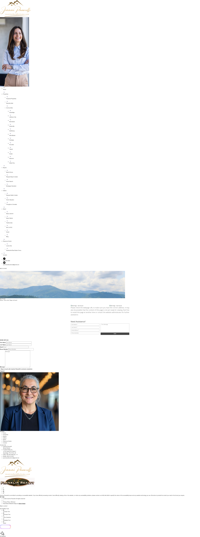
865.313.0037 (10, 456)
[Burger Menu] (0, 270)
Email (1, 347)
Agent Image (22, 503)
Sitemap (13, 502)
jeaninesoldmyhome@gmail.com (11, 264)
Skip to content (3, 506)
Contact (5, 443)
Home (4, 433)
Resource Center (7, 441)
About (4, 439)
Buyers (5, 436)
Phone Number (4, 349)
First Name (3, 342)
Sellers (4, 438)
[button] (100, 507)
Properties (5, 434)
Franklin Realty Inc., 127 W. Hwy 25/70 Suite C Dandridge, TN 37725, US (9, 451)
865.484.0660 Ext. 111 (12, 454)
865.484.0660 (105, 495)
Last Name (3, 345)
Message (2, 367)
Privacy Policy (6, 502)
